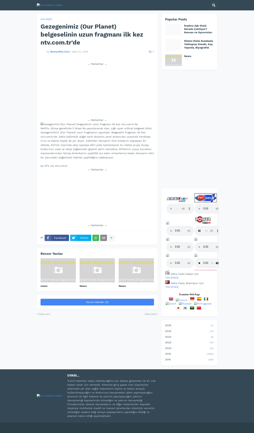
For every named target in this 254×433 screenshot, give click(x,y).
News (83, 285)
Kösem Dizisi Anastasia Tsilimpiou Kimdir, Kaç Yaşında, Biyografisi (198, 44)
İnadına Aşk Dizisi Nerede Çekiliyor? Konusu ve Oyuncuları (198, 29)
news (44, 285)
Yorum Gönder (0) (97, 302)
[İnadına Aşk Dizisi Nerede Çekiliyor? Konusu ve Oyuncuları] (173, 29)
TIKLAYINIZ (172, 277)
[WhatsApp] (95, 238)
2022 (189, 342)
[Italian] (207, 300)
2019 (189, 353)
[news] (58, 270)
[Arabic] (193, 309)
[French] (182, 300)
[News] (97, 270)
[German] (193, 300)
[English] (172, 300)
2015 (189, 359)
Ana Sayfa (46, 19)
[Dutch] (172, 303)
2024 (189, 331)
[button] (213, 5)
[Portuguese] (203, 303)
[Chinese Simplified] (200, 309)
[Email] (103, 238)
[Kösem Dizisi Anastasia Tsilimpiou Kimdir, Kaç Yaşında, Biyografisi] (173, 45)
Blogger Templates (76, 425)
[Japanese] (179, 309)
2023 (189, 336)
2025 (189, 325)
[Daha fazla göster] (111, 238)
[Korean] (186, 309)
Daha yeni (44, 314)
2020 (189, 348)
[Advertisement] (97, 92)
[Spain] (200, 300)
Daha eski (150, 314)
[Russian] (186, 303)
